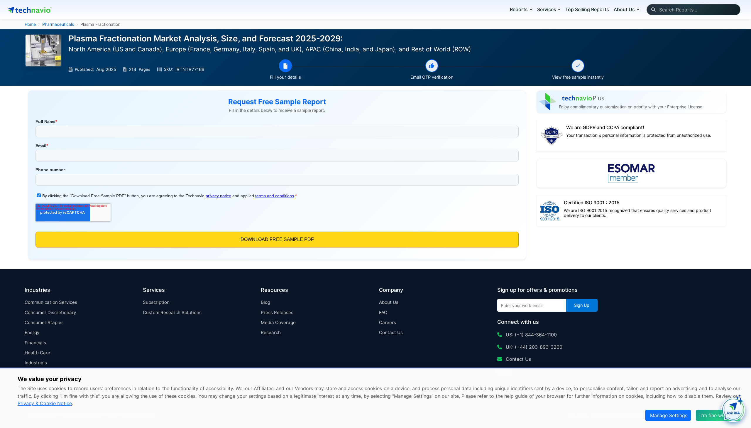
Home (30, 24)
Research (271, 332)
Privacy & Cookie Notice (45, 403)
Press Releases (277, 312)
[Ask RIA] (733, 410)
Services (546, 9)
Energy (32, 332)
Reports (519, 9)
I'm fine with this (719, 415)
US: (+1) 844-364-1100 (530, 335)
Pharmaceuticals (58, 24)
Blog (265, 302)
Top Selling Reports (587, 9)
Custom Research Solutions (172, 312)
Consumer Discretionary (50, 312)
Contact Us (391, 332)
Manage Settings (668, 415)
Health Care (37, 352)
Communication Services (51, 302)
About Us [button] (624, 9)
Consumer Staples (44, 322)
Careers (387, 322)
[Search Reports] (653, 9)
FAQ (383, 312)
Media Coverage (278, 322)
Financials (35, 343)
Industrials (36, 362)
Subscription (156, 302)
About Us (388, 302)
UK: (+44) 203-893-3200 (533, 347)
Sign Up (581, 305)
